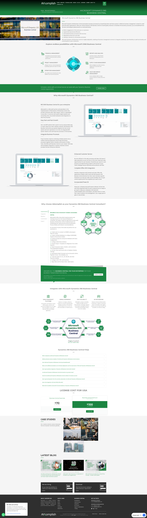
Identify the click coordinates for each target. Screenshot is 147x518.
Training (76, 508)
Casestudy (60, 506)
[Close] (26, 503)
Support (42, 221)
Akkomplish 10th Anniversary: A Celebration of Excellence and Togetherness (73, 474)
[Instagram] (96, 508)
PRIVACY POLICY (94, 513)
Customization (44, 218)
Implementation (44, 211)
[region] (15, 509)
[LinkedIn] (93, 508)
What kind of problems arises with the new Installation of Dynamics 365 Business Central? (60, 385)
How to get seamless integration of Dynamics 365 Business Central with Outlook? (58, 369)
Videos (59, 503)
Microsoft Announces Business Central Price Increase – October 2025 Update (95, 474)
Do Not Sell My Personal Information (14, 513)
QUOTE (104, 3)
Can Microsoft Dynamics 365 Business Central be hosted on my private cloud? (58, 372)
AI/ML (59, 502)
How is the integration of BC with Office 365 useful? (52, 382)
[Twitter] (91, 508)
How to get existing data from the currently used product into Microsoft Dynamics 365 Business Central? (63, 379)
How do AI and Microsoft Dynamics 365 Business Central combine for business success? (59, 375)
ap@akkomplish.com (98, 506)
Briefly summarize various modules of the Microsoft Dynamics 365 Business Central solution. (61, 359)
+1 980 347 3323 (96, 505)
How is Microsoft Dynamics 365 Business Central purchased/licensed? (56, 362)
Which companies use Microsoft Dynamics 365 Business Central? (55, 355)
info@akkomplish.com (98, 501)
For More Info (57, 409)
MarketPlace (60, 508)
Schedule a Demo (101, 88)
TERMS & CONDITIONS (102, 513)
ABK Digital (73, 515)
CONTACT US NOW (98, 274)
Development (77, 500)
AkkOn (59, 500)
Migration (43, 216)
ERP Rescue (76, 505)
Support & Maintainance (79, 506)
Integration (43, 214)
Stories (59, 505)
